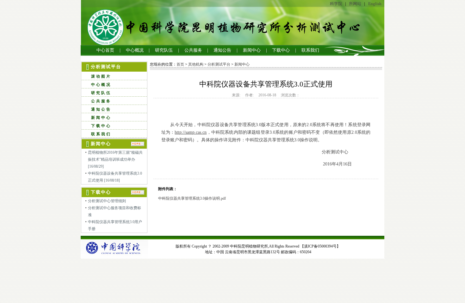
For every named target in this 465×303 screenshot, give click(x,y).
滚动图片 (101, 76)
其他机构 (195, 64)
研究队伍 (164, 50)
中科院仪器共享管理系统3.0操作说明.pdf (192, 198)
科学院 (336, 3)
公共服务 (193, 50)
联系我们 (310, 50)
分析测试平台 (219, 64)
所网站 (355, 3)
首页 (180, 64)
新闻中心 (252, 50)
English (374, 3)
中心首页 (105, 50)
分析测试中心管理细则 (107, 201)
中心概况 (135, 50)
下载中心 (281, 50)
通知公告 (222, 50)
